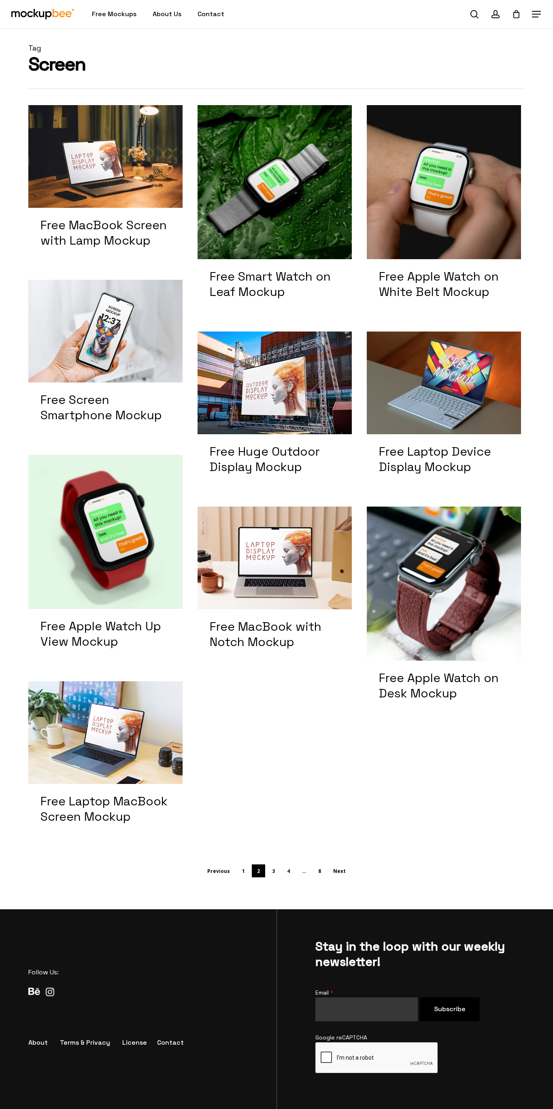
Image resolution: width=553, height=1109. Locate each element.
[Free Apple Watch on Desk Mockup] (444, 612)
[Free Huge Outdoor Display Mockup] (275, 412)
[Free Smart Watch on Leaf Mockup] (275, 211)
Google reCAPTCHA (341, 1037)
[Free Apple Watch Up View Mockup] (105, 560)
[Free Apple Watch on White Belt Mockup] (444, 211)
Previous (218, 871)
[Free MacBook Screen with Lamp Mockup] (105, 185)
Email (324, 992)
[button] (537, 14)
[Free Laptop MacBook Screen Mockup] (105, 761)
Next (339, 871)
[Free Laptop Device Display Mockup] (444, 412)
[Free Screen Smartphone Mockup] (105, 360)
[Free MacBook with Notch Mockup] (275, 587)
